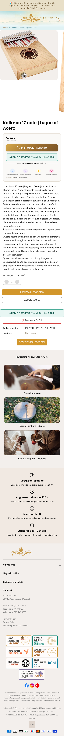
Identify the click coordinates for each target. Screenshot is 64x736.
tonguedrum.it (37, 701)
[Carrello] (51, 18)
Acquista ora (32, 300)
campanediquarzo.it (11, 701)
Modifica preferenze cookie (15, 625)
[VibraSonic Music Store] (31, 18)
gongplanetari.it (54, 698)
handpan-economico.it (32, 695)
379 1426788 (20, 612)
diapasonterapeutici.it (11, 698)
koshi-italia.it (41, 698)
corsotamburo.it (48, 695)
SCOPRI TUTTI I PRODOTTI (32, 342)
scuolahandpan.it (10, 693)
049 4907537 (18, 609)
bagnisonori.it (23, 693)
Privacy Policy (9, 618)
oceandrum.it (25, 701)
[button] (5, 18)
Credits (32, 718)
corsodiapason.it (53, 693)
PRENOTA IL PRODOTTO (34, 147)
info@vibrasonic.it (18, 605)
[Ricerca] (44, 18)
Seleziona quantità (14, 275)
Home (5, 27)
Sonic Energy (31, 333)
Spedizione (10, 177)
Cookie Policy (9, 622)
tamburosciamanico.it (52, 701)
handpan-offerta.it (16, 695)
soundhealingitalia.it (37, 693)
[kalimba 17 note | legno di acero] (29, 55)
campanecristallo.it (28, 698)
